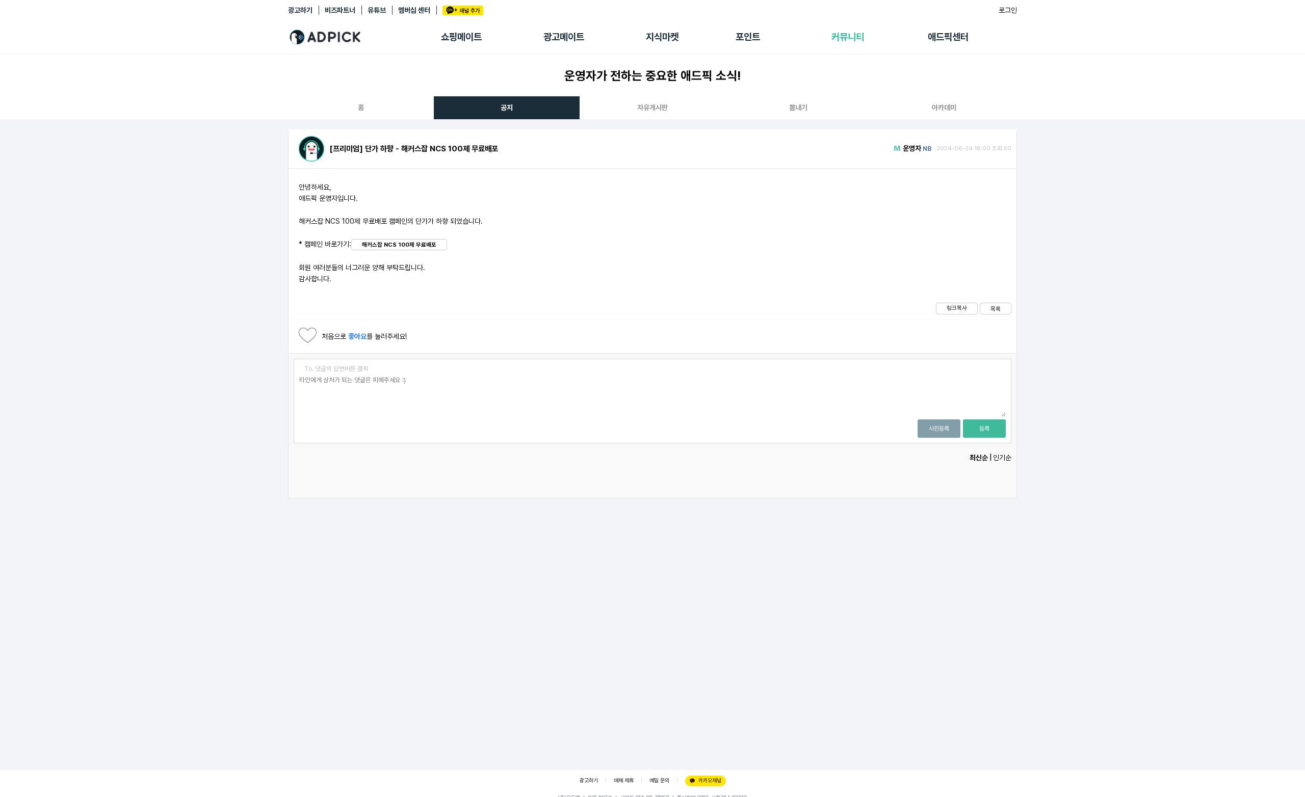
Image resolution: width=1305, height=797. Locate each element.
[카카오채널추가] (462, 10)
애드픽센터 (948, 37)
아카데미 (944, 107)
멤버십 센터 (414, 10)
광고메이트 (563, 37)
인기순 (1002, 458)
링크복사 (957, 307)
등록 (984, 428)
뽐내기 (798, 107)
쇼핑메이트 (461, 37)
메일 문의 (659, 780)
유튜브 (377, 10)
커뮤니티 (847, 37)
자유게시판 (652, 107)
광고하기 (300, 10)
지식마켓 (662, 37)
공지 (507, 107)
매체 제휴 (624, 780)
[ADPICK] (364, 37)
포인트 (748, 37)
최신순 (979, 458)
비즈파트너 (340, 10)
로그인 (1008, 10)
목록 (995, 308)
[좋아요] (308, 337)
